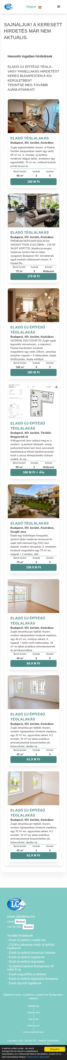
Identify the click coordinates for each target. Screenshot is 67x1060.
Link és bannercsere (33, 1032)
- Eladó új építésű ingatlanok (26, 957)
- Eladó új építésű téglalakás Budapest (32, 978)
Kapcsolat (33, 1019)
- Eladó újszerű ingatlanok (24, 983)
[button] (34, 6)
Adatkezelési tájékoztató (38, 1056)
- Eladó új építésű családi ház (26, 940)
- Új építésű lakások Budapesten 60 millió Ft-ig (30, 968)
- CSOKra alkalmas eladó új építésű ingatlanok (30, 946)
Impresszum (33, 1025)
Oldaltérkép (33, 1006)
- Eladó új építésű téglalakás (25, 961)
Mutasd (20, 921)
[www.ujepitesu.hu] (9, 7)
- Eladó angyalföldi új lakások (26, 974)
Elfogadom (54, 1049)
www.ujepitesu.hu (21, 916)
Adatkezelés (33, 1012)
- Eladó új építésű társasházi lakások (31, 952)
